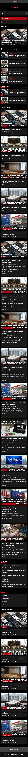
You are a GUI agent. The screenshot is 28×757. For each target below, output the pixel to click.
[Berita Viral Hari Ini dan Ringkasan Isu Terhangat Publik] (4, 55)
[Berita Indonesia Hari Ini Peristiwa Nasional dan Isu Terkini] (14, 463)
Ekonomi (4, 229)
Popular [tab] (10, 49)
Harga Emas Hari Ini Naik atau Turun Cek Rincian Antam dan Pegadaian (12, 439)
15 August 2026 (13, 442)
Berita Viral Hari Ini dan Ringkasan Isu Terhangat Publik (17, 56)
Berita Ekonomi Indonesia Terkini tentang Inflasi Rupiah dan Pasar (13, 544)
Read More (4, 273)
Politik (9, 38)
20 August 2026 (13, 184)
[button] (2, 13)
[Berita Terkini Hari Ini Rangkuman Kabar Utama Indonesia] (14, 497)
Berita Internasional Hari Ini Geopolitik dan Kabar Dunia (15, 101)
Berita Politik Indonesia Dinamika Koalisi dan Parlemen (14, 41)
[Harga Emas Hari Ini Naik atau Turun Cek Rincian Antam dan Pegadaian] (14, 427)
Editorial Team (6, 44)
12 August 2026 (13, 547)
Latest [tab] (4, 49)
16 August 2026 (13, 236)
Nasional (4, 38)
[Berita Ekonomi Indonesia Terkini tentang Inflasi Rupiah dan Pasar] (14, 533)
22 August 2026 (13, 44)
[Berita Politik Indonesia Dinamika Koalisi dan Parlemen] (4, 92)
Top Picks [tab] (17, 49)
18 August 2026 (13, 210)
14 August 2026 (13, 477)
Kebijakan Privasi (14, 749)
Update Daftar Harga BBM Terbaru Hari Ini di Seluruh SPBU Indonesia (13, 233)
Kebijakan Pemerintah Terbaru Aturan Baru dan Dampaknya (16, 80)
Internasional (11, 99)
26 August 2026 (13, 133)
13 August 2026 (13, 511)
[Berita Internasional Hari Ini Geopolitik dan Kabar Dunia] (4, 100)
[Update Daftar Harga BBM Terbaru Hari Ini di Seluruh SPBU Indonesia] (14, 222)
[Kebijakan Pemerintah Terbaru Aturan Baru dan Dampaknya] (4, 80)
